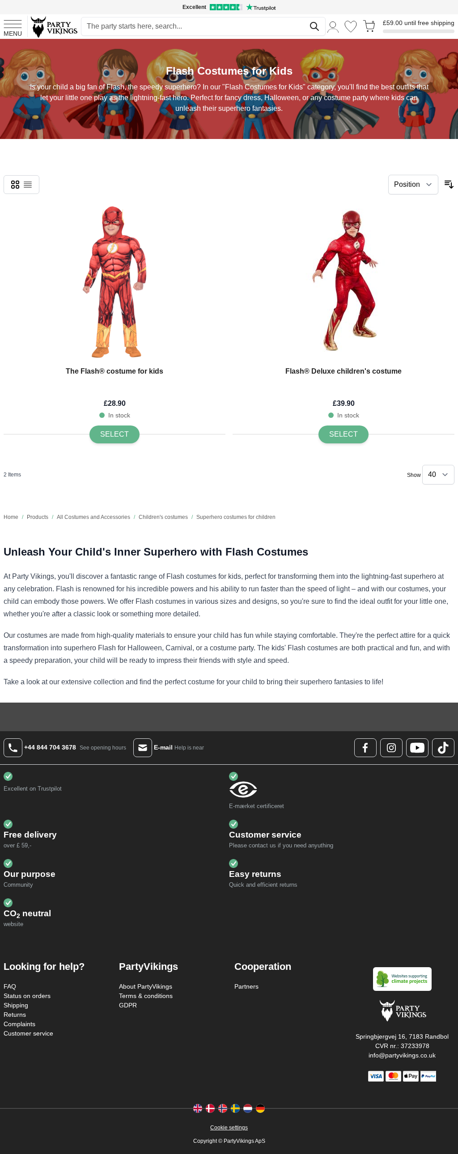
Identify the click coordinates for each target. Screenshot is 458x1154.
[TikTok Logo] (443, 747)
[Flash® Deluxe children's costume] (343, 282)
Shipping (16, 1005)
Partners (246, 986)
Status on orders (27, 995)
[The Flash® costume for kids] (114, 282)
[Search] (314, 26)
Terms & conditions (146, 995)
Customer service (28, 1033)
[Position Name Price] (413, 184)
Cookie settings (229, 1128)
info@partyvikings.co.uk (402, 1055)
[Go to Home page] (53, 26)
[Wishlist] (350, 27)
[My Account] (333, 26)
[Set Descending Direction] (449, 184)
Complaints (19, 1024)
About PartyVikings (145, 986)
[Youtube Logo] (417, 747)
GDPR (128, 1005)
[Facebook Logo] (365, 747)
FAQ (10, 986)
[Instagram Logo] (391, 747)
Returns (15, 1014)
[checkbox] (15, 184)
